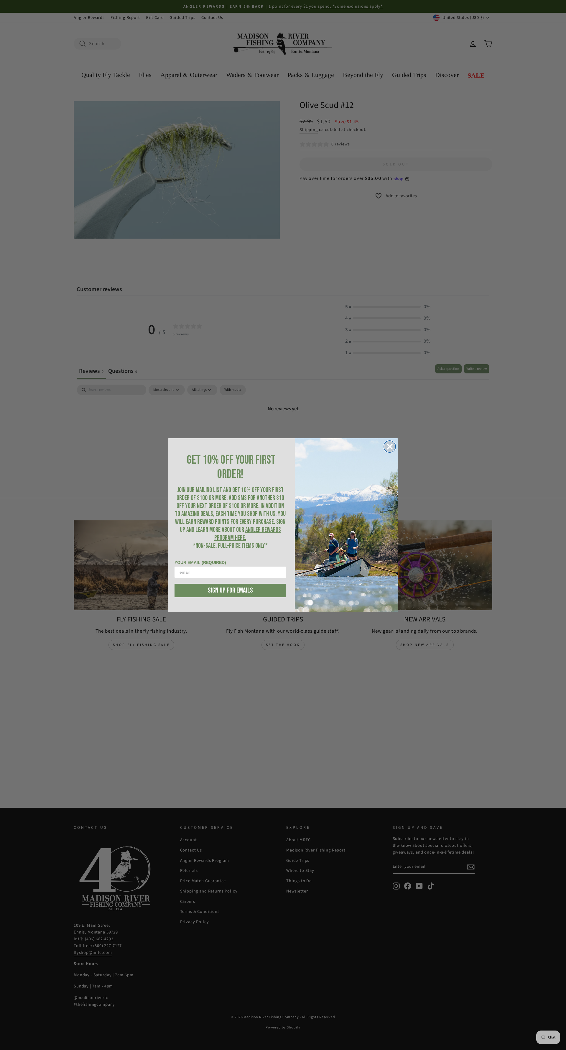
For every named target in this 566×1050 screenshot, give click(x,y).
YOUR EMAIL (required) (200, 562)
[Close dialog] (390, 446)
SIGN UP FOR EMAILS (230, 590)
